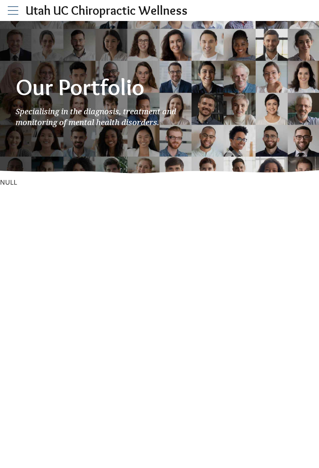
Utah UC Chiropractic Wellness (107, 10)
